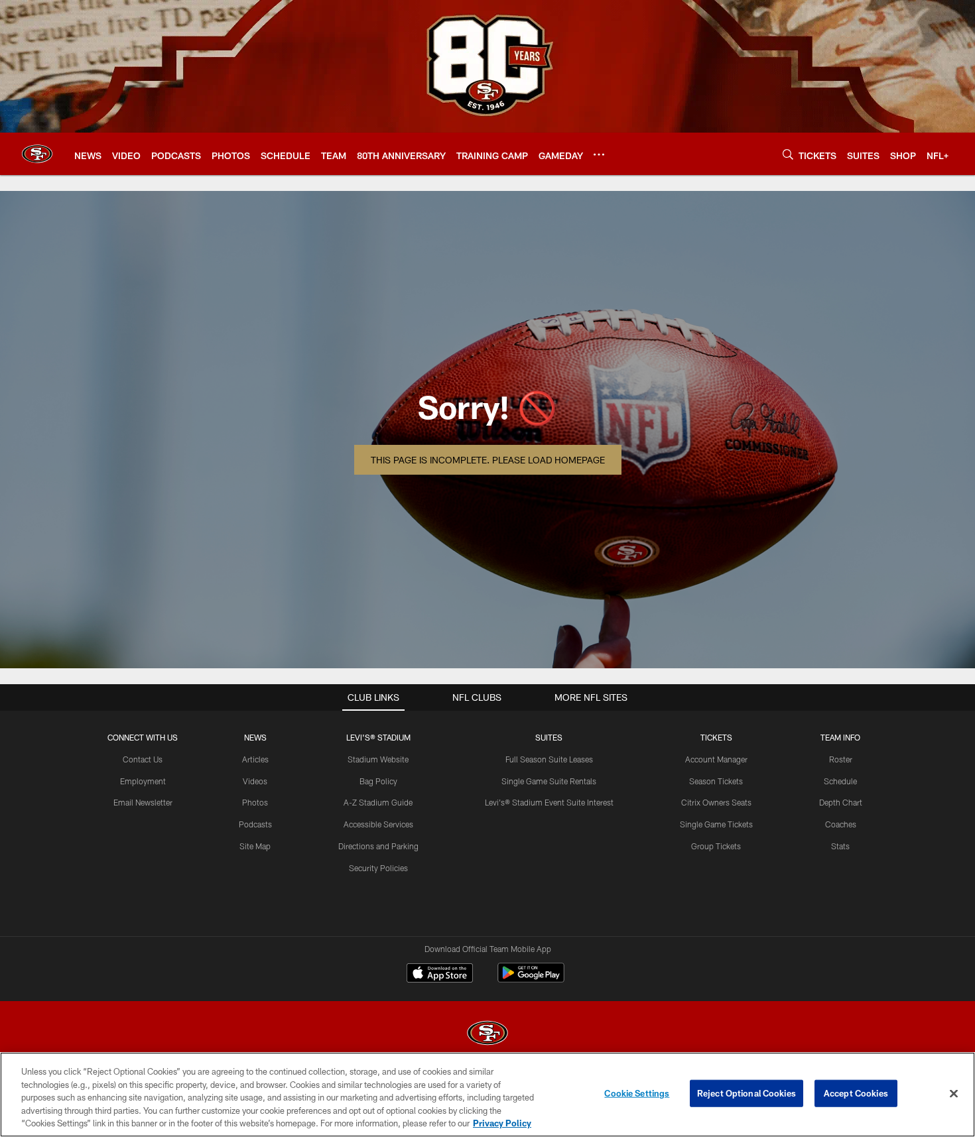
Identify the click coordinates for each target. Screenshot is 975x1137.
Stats (840, 846)
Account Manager (716, 759)
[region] (487, 1094)
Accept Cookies (856, 1093)
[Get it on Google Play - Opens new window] (531, 979)
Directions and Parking (378, 846)
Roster (840, 759)
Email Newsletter (142, 802)
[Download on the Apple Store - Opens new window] (440, 974)
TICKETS (716, 737)
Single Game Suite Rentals (548, 781)
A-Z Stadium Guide (378, 802)
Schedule (840, 781)
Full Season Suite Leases (549, 759)
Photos (255, 802)
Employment (143, 781)
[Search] (788, 154)
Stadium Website (378, 759)
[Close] (953, 1093)
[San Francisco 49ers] (487, 1034)
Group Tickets (716, 846)
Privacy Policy (502, 1123)
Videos (255, 781)
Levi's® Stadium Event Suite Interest (549, 802)
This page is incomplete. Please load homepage (488, 459)
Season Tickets (716, 781)
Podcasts (255, 824)
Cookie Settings (636, 1093)
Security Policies (378, 867)
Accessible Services (378, 824)
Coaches (840, 824)
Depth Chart (840, 802)
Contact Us (142, 759)
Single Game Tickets (716, 824)
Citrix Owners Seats (716, 802)
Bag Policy (378, 781)
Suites (548, 737)
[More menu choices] (599, 154)
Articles (255, 759)
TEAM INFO (840, 737)
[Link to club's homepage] (37, 154)
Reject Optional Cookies (746, 1093)
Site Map (255, 846)
